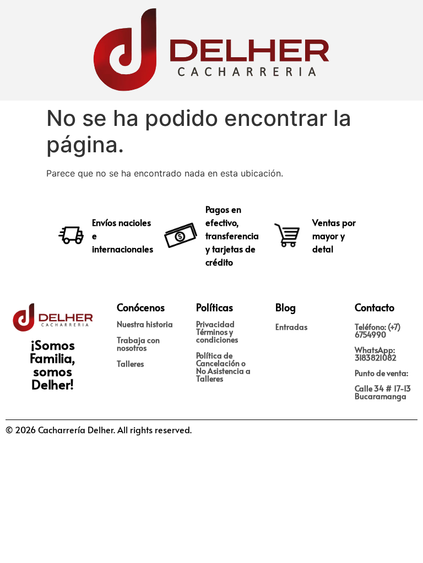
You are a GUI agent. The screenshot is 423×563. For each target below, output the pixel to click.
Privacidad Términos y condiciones (217, 332)
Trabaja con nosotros (138, 344)
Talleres (130, 363)
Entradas (291, 327)
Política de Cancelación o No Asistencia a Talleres (223, 367)
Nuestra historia (145, 324)
